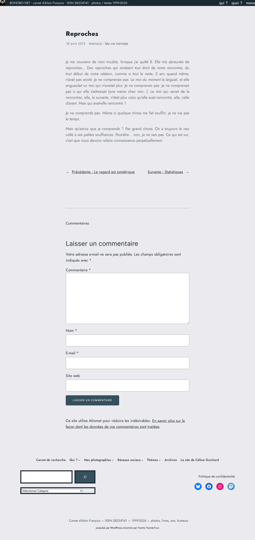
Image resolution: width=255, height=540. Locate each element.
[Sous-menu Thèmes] (160, 460)
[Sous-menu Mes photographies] (113, 460)
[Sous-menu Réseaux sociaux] (142, 460)
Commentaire (78, 270)
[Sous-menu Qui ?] (79, 460)
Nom (71, 330)
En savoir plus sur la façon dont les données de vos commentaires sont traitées (125, 423)
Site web (73, 375)
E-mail (72, 353)
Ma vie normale (116, 44)
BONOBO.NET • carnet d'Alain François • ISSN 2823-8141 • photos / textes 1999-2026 (68, 3)
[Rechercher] (85, 476)
